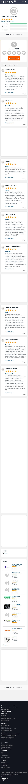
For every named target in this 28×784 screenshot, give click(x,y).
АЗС (2, 752)
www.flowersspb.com (16, 613)
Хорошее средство (10, 185)
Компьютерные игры (6, 748)
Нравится (8, 161)
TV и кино (3, 760)
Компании (3, 723)
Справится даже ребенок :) (13, 246)
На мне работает (10, 214)
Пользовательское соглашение (9, 706)
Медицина (4, 713)
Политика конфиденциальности (9, 707)
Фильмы (3, 762)
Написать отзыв (14, 58)
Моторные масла (5, 757)
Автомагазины (5, 755)
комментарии (9, 92)
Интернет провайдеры (7, 745)
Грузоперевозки (5, 725)
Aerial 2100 (14, 636)
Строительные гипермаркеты (8, 735)
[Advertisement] (14, 142)
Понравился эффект (11, 368)
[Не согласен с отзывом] (23, 94)
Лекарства (4, 717)
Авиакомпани (4, 727)
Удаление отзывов (6, 711)
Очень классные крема (12, 307)
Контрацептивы (5, 720)
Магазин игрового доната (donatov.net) (16, 573)
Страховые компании (6, 730)
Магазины (3, 732)
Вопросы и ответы (18, 34)
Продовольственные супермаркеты (10, 734)
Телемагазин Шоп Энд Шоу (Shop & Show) (17, 565)
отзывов (5, 29)
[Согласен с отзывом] (25, 94)
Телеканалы (4, 765)
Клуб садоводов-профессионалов (16, 589)
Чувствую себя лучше (11, 339)
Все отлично (8, 100)
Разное (6, 553)
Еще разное (6, 645)
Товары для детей (6, 738)
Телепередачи (5, 764)
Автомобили (4, 750)
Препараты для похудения (8, 718)
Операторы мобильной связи (8, 728)
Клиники (3, 715)
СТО (2, 754)
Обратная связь (5, 709)
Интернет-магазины (6, 744)
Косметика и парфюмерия (8, 737)
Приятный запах (9, 69)
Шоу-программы (5, 767)
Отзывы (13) (8, 34)
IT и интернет (4, 742)
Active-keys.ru (15, 581)
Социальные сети (5, 747)
